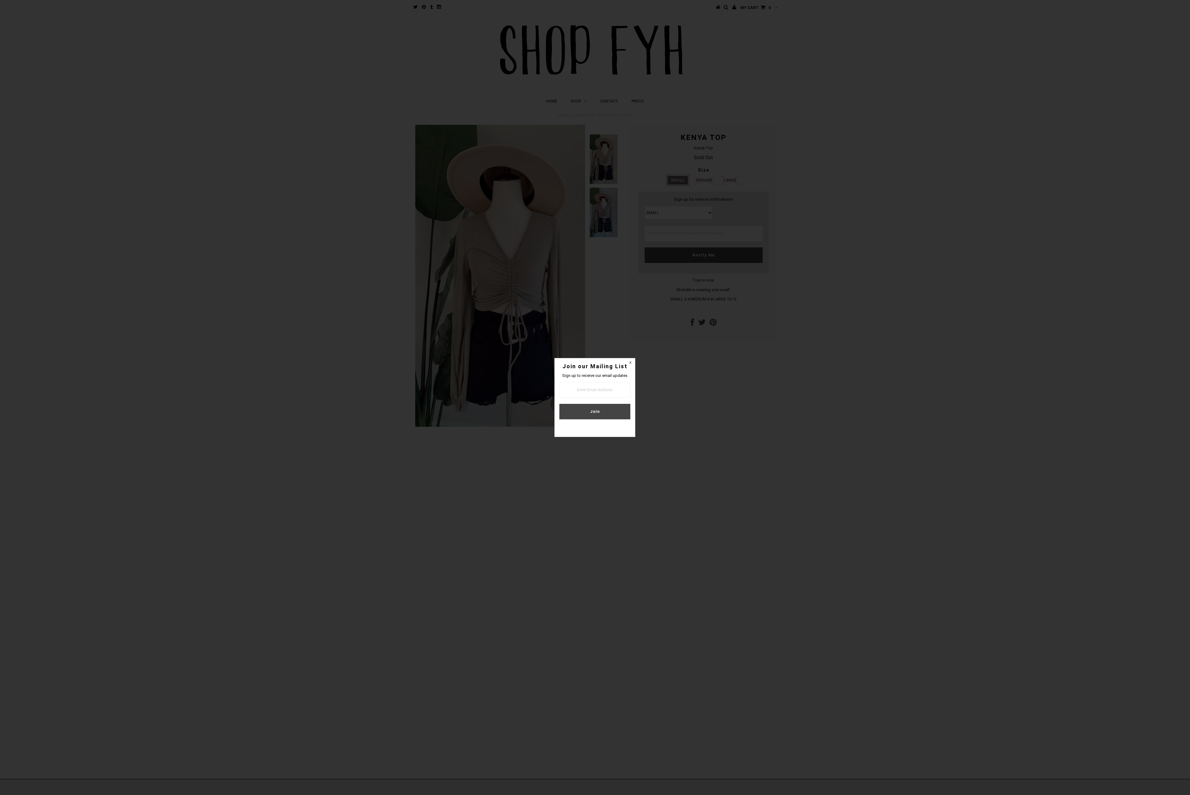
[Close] (630, 363)
